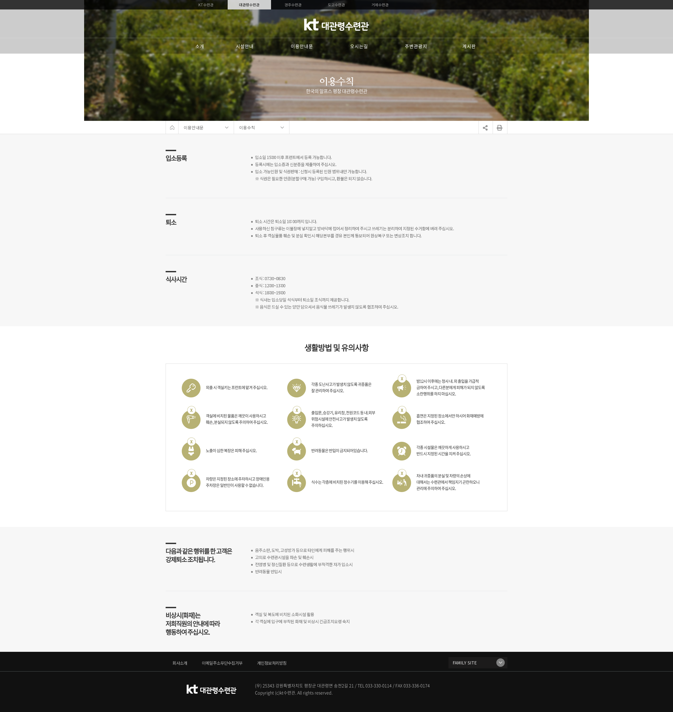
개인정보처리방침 (272, 663)
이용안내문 (193, 127)
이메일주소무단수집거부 (222, 663)
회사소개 (179, 663)
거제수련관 (380, 4)
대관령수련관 (249, 4)
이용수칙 (247, 127)
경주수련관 (293, 4)
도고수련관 (336, 4)
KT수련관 (205, 4)
